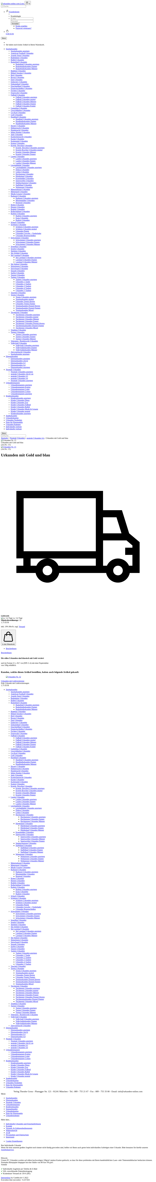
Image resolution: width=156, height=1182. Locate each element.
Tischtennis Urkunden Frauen (27, 321)
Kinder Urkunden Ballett (20, 407)
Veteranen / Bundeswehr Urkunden (24, 341)
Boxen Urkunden (17, 77)
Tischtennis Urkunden (19, 312)
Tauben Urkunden (18, 277)
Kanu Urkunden (22, 218)
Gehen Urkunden (22, 172)
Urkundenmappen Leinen (20, 392)
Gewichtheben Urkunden (20, 110)
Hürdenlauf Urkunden (24, 176)
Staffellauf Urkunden (24, 185)
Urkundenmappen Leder (20, 389)
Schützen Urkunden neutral (26, 229)
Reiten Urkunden (17, 205)
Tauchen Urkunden (18, 293)
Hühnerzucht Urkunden (20, 128)
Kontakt (9, 1126)
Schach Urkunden (18, 222)
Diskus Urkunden (22, 170)
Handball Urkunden (18, 117)
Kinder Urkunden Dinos (20, 400)
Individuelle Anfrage (14, 427)
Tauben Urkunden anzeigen (26, 279)
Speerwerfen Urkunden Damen (32, 841)
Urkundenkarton (12, 418)
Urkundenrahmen (12, 1116)
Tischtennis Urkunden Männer (27, 319)
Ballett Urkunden (17, 60)
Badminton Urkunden (19, 58)
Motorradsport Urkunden (20, 189)
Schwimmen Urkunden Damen (28, 242)
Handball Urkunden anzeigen (27, 119)
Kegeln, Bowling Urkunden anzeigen (30, 148)
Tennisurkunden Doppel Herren (28, 306)
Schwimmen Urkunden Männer (28, 244)
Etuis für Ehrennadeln (14, 422)
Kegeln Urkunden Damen (26, 154)
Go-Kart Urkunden (18, 113)
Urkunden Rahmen (13, 424)
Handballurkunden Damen (26, 121)
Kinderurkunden (12, 396)
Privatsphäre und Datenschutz (17, 1135)
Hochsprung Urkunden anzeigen (33, 817)
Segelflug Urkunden (18, 247)
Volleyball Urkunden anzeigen (27, 345)
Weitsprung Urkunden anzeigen (32, 856)
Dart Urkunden (16, 80)
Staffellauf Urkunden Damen (31, 850)
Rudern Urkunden (18, 214)
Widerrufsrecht (11, 1130)
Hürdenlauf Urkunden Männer (32, 830)
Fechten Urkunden (18, 91)
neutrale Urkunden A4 (19, 378)
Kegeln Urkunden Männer (26, 152)
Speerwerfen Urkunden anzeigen (33, 837)
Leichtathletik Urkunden (20, 165)
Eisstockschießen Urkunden (21, 88)
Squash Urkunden (18, 271)
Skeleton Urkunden (18, 251)
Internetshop (5, 1178)
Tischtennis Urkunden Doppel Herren (30, 323)
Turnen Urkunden (17, 332)
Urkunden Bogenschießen (26, 236)
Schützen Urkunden (18, 225)
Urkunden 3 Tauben (23, 286)
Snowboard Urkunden (19, 268)
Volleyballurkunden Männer (26, 350)
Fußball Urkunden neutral (25, 99)
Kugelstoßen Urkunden (25, 178)
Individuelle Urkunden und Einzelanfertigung (23, 1124)
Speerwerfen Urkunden (25, 181)
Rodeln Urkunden (18, 209)
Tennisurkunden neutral (25, 299)
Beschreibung (11, 649)
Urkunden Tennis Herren (25, 301)
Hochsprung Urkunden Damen (32, 819)
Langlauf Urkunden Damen (26, 260)
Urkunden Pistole (22, 231)
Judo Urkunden (17, 135)
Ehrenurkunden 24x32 (19, 361)
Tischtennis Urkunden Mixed (27, 328)
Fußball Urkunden (18, 95)
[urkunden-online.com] (13, 4)
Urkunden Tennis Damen (25, 304)
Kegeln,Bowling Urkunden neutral (29, 150)
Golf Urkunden (17, 115)
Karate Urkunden (17, 139)
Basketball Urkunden (19, 62)
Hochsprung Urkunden (24, 174)
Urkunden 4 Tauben (23, 288)
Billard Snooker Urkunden (21, 73)
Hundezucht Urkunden (19, 130)
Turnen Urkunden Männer (26, 339)
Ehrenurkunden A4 (18, 365)
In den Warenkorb (8, 644)
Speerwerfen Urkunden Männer (32, 839)
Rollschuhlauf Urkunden (20, 211)
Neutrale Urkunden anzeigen (22, 372)
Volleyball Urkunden (19, 343)
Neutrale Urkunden (13, 370)
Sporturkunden (11, 49)
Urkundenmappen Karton (20, 387)
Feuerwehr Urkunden (19, 93)
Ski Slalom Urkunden (19, 264)
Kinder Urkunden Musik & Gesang (24, 409)
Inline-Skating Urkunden (20, 132)
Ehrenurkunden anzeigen (20, 359)
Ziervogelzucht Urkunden (21, 352)
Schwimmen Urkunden (20, 238)
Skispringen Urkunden (19, 266)
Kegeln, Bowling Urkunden (21, 145)
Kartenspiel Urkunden (19, 141)
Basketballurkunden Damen (26, 66)
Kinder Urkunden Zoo (19, 402)
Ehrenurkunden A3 (18, 363)
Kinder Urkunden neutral (20, 411)
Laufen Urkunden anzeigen (26, 159)
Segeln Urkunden (17, 249)
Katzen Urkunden (17, 143)
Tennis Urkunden (17, 295)
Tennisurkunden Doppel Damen (28, 308)
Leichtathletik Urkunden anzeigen (29, 167)
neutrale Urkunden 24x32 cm (22, 374)
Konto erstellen (21, 26)
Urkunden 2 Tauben (23, 284)
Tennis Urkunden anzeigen (26, 297)
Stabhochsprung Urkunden (26, 183)
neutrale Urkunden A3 (19, 376)
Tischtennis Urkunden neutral (27, 317)
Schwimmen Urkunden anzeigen (28, 240)
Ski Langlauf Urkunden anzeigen (28, 258)
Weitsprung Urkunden (24, 187)
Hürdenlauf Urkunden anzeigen (32, 826)
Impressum (10, 1137)
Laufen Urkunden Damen (25, 161)
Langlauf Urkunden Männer (26, 262)
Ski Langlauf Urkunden (20, 255)
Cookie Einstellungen (14, 1141)
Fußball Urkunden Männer (26, 102)
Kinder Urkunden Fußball (21, 405)
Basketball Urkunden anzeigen (27, 64)
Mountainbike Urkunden (25, 200)
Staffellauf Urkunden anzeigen (32, 848)
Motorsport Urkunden (19, 192)
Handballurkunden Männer (26, 124)
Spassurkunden (12, 1109)
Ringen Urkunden (18, 207)
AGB (8, 1133)
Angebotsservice (7, 1150)
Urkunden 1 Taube (23, 282)
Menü (4, 38)
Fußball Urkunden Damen (26, 104)
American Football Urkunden (22, 53)
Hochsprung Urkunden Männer (32, 821)
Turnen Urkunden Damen (25, 337)
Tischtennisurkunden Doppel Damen (30, 326)
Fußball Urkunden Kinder (26, 106)
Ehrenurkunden (12, 356)
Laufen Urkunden (17, 156)
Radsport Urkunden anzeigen (27, 198)
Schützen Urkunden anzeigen (27, 227)
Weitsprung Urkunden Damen (32, 859)
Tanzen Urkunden (18, 275)
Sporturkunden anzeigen (20, 51)
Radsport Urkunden (18, 196)
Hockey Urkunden (18, 126)
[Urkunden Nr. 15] (8, 447)
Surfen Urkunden (17, 273)
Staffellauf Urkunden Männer (31, 852)
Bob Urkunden (16, 75)
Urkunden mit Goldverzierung (12, 681)
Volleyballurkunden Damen (26, 348)
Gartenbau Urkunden (19, 108)
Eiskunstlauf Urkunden (20, 84)
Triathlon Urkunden (18, 330)
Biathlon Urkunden (18, 71)
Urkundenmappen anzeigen (21, 385)
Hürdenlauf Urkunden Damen (32, 828)
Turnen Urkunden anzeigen (26, 334)
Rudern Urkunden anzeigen (26, 216)
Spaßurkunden (11, 416)
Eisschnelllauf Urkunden (20, 86)
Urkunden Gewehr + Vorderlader (28, 233)
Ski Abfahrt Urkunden (19, 253)
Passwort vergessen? (23, 28)
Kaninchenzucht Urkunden (21, 137)
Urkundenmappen (13, 383)
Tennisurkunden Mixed (25, 310)
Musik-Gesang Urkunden (20, 194)
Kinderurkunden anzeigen (21, 398)
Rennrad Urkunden (23, 203)
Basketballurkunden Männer (26, 69)
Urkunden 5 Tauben (23, 290)
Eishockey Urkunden (19, 82)
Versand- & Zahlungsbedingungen (19, 1128)
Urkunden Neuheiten (14, 420)
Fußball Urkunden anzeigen (26, 97)
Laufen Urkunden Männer (26, 163)
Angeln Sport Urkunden (20, 55)
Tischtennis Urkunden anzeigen (28, 315)
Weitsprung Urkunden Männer (32, 861)
